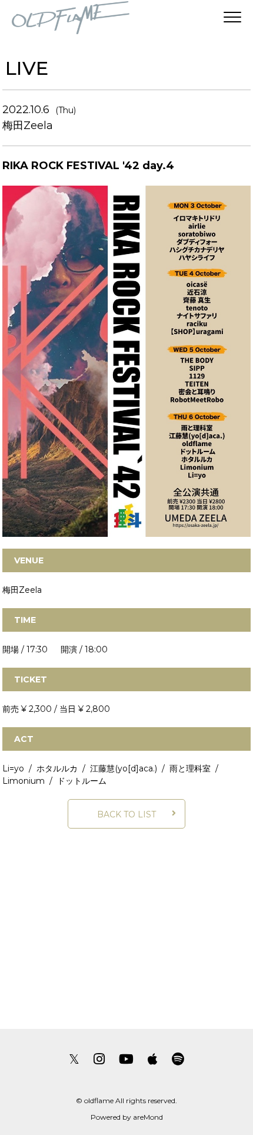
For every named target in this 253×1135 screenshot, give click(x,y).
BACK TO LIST (126, 814)
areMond (148, 1117)
